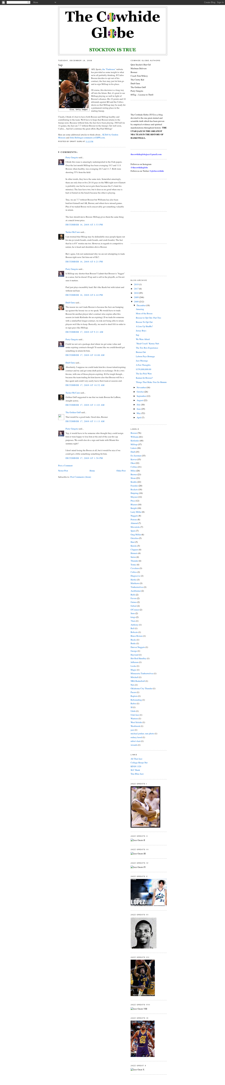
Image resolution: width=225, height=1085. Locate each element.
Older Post (121, 470)
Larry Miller (136, 511)
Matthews (135, 583)
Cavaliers (135, 568)
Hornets (134, 553)
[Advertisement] (145, 194)
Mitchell (134, 677)
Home (92, 470)
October (140, 391)
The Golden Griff (73, 412)
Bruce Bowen (137, 635)
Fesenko (134, 485)
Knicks (134, 545)
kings (133, 617)
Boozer (134, 432)
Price (133, 500)
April (139, 417)
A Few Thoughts (143, 364)
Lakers (134, 447)
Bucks (133, 639)
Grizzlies (135, 538)
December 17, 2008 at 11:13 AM (85, 421)
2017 (136, 288)
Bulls (133, 594)
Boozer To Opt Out (144, 321)
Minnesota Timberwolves (142, 673)
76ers (133, 620)
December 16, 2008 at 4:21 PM (84, 261)
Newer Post (63, 470)
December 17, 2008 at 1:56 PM (84, 458)
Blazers (134, 504)
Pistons (134, 519)
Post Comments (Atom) (80, 476)
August (140, 400)
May (139, 413)
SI (131, 707)
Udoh (133, 711)
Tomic (133, 564)
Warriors (134, 718)
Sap (60, 65)
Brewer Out (141, 352)
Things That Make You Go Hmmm (151, 382)
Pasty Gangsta (72, 157)
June (139, 408)
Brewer (134, 474)
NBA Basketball (138, 680)
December (141, 305)
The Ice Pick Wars (144, 373)
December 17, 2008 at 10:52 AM (85, 385)
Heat (133, 541)
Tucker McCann (73, 232)
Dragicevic (135, 575)
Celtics (134, 571)
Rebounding (136, 699)
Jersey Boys (141, 330)
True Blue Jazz (137, 773)
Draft (133, 451)
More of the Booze (144, 313)
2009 (136, 297)
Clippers (134, 549)
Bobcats (134, 632)
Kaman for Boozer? (144, 377)
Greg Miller (136, 534)
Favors (134, 598)
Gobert (134, 605)
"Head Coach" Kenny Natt (147, 343)
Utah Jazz (135, 714)
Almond (134, 523)
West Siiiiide (136, 722)
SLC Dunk (135, 769)
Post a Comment (65, 465)
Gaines (134, 602)
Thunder (134, 560)
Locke (133, 665)
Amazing (140, 309)
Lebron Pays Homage (145, 356)
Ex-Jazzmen (136, 455)
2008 (136, 301)
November (141, 387)
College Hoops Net (139, 762)
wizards (134, 744)
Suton (133, 556)
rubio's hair (136, 741)
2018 (136, 284)
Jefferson (135, 662)
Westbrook (135, 726)
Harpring (135, 493)
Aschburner (136, 590)
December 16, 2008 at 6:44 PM (84, 294)
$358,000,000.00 (143, 369)
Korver (134, 459)
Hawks (134, 579)
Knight (134, 508)
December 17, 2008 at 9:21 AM (84, 331)
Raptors (134, 695)
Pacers (133, 692)
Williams (135, 436)
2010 (136, 292)
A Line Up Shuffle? (144, 326)
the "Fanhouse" (109, 69)
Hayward (135, 654)
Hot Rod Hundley (138, 658)
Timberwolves (137, 587)
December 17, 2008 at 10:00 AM (85, 355)
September (142, 395)
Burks (133, 643)
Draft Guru (70, 302)
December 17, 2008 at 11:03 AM (85, 404)
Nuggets (134, 515)
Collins (134, 466)
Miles (133, 470)
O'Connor (135, 609)
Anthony (135, 624)
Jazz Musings (142, 360)
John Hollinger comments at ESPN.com (87, 137)
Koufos (134, 481)
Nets (133, 684)
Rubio (133, 703)
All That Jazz (136, 758)
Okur (133, 463)
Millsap (134, 444)
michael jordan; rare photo (142, 733)
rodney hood (136, 737)
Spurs (133, 530)
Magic (133, 669)
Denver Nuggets (138, 647)
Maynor (134, 496)
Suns (133, 613)
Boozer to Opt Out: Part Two (148, 317)
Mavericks (135, 526)
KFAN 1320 (136, 766)
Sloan (133, 478)
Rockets (134, 489)
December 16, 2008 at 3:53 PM (84, 224)
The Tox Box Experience (147, 347)
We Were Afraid (143, 339)
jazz (132, 729)
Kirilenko (135, 440)
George (134, 650)
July (139, 404)
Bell (132, 628)
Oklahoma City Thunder (141, 688)
